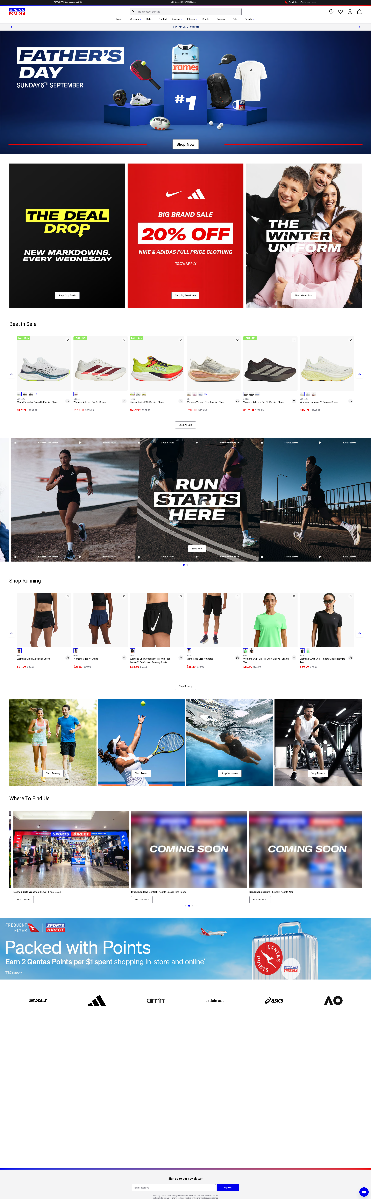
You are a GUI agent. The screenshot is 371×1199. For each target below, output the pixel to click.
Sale (235, 19)
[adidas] (96, 1000)
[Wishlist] (340, 11)
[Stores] (331, 11)
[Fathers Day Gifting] (185, 92)
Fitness (191, 19)
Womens (134, 19)
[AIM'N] (156, 1000)
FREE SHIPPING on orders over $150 (68, 2)
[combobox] (186, 11)
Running (176, 19)
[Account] (350, 11)
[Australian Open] (333, 1000)
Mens (119, 19)
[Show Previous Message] (11, 26)
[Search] (133, 11)
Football (163, 19)
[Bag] (359, 11)
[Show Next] (359, 374)
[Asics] (274, 1000)
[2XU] (37, 1000)
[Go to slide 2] (187, 565)
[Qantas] (185, 949)
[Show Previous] (11, 374)
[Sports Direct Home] (17, 11)
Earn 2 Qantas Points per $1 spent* (303, 2)
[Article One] (215, 1000)
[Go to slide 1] (184, 565)
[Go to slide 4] (189, 906)
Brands (248, 19)
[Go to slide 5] (192, 906)
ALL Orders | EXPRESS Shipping (183, 2)
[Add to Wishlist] (67, 339)
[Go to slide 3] (185, 906)
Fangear (221, 19)
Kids (148, 19)
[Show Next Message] (359, 26)
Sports (205, 19)
